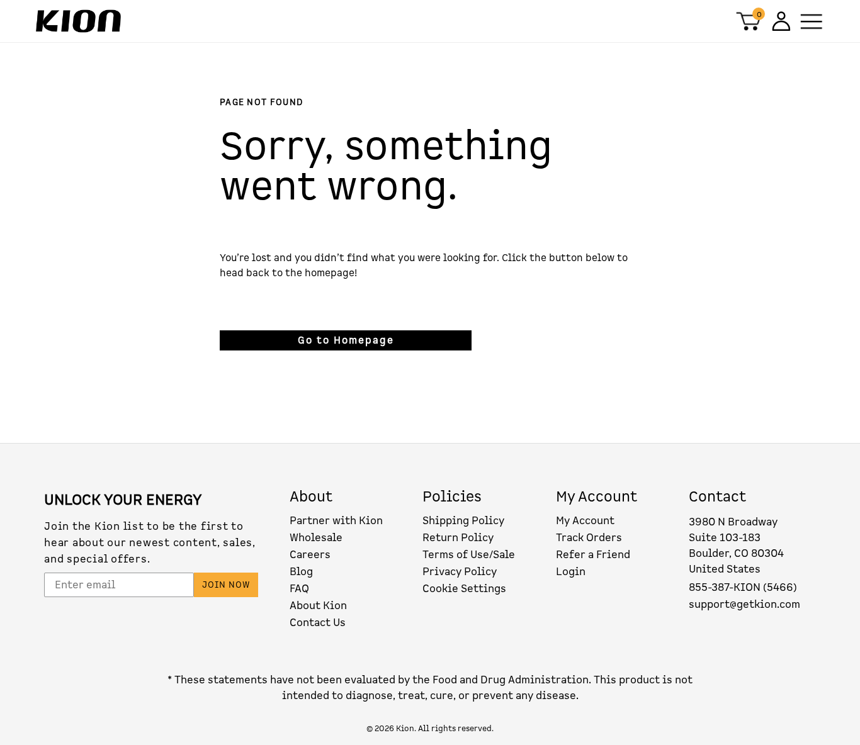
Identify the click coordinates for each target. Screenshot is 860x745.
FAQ (299, 588)
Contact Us (318, 622)
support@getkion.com (744, 604)
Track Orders (589, 537)
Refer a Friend (593, 554)
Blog (301, 571)
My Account (585, 520)
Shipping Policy (463, 520)
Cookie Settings (464, 588)
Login (571, 571)
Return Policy (458, 537)
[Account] (780, 21)
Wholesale (316, 537)
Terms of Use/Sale (468, 554)
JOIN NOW (226, 585)
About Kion (318, 605)
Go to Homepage (346, 340)
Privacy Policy (459, 571)
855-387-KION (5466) (743, 587)
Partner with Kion (336, 520)
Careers (310, 554)
